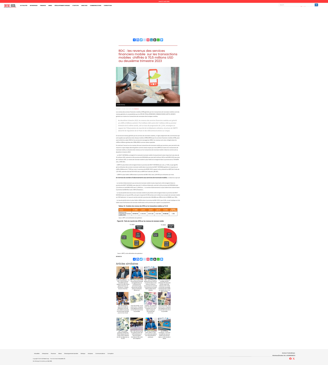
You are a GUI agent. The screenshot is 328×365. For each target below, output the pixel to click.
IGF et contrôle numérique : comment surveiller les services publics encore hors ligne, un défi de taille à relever (164, 334)
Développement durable (62, 5)
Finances (43, 5)
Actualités (23, 5)
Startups (75, 5)
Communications (95, 5)
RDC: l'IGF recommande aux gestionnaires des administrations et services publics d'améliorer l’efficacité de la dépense (137, 334)
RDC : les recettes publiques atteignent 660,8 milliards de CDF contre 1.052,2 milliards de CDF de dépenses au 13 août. (123, 334)
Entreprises (33, 5)
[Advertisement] (164, 21)
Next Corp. (46, 358)
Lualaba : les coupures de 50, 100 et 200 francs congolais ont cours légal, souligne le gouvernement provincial (150, 309)
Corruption (108, 5)
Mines (50, 5)
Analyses (84, 5)
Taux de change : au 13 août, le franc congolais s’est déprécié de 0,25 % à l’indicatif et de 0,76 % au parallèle (137, 308)
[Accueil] (9, 6)
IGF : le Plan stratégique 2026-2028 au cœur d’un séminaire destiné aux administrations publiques (151, 334)
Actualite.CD (61, 358)
